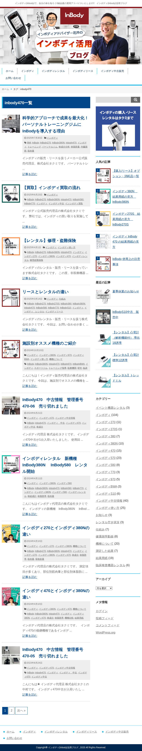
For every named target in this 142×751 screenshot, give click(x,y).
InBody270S (53, 303)
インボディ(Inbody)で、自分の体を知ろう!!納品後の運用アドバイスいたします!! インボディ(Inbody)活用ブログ (71, 3)
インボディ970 (64, 355)
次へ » (21, 710)
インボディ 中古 (56, 423)
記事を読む (29, 174)
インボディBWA (106, 486)
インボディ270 (46, 546)
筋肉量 (31, 151)
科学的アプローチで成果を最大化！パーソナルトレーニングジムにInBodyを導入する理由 (55, 124)
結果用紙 (79, 618)
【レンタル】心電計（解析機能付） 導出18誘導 (126, 338)
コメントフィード (107, 625)
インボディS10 (106, 493)
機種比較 (69, 618)
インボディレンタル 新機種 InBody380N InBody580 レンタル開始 (55, 465)
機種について (55, 359)
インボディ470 (63, 256)
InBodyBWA (79, 364)
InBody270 (45, 142)
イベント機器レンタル (110, 407)
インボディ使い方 (66, 247)
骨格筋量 (39, 559)
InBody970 (66, 364)
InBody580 (78, 199)
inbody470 (71, 142)
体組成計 (32, 496)
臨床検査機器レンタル (110, 565)
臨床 (85, 368)
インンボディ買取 (74, 203)
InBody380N (58, 142)
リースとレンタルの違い (45, 291)
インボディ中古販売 (112, 71)
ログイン (102, 611)
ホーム (9, 71)
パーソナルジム (50, 146)
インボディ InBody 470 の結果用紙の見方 (125, 242)
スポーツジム (41, 368)
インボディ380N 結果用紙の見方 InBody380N (124, 197)
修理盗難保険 (36, 260)
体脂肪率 (42, 496)
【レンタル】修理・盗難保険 (49, 240)
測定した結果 (105, 550)
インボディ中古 (56, 203)
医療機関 (71, 368)
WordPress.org (105, 632)
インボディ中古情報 (65, 418)
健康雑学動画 (105, 536)
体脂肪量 (75, 146)
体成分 (39, 427)
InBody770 (29, 203)
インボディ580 (64, 483)
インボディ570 (106, 457)
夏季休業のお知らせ (125, 291)
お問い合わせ (13, 78)
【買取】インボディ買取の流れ (51, 187)
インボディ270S (107, 429)
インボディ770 (106, 472)
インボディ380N (46, 256)
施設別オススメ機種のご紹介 (49, 343)
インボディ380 (106, 436)
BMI (29, 142)
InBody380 (66, 303)
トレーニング (34, 146)
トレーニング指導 (57, 368)
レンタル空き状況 (107, 522)
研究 (79, 368)
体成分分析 (64, 146)
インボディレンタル (53, 71)
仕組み (62, 299)
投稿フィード (105, 618)
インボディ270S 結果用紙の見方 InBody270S (126, 219)
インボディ (27, 71)
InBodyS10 (65, 307)
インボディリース (82, 71)
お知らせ (102, 515)
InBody (35, 142)
